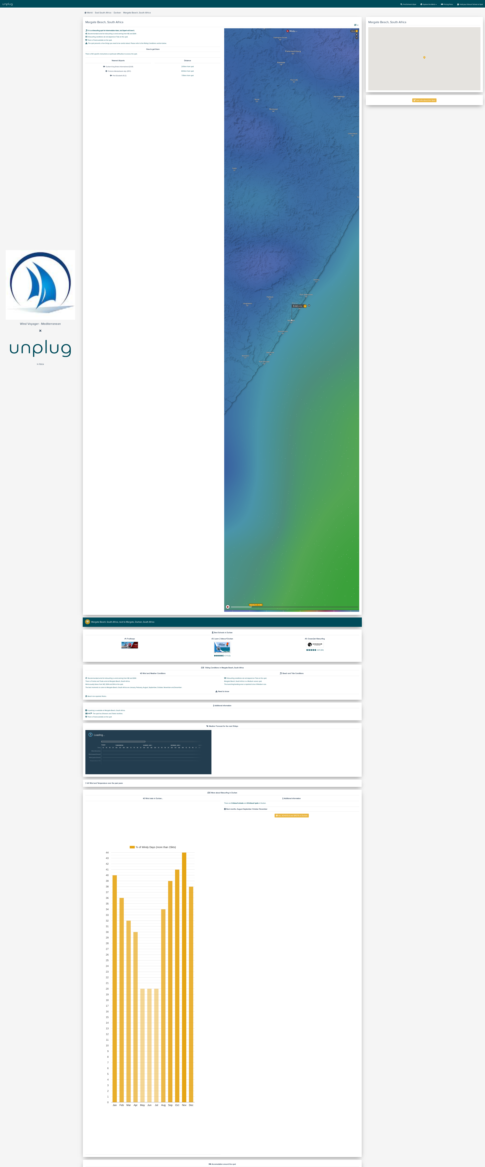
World (90, 12)
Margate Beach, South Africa (137, 12)
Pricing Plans (448, 4)
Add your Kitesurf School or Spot (471, 4)
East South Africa (103, 12)
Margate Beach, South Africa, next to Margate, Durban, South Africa (122, 622)
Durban (117, 12)
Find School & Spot (409, 4)
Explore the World (429, 4)
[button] (424, 57)
